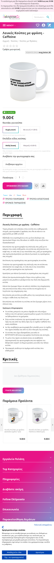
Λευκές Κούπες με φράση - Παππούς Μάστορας (39, 431)
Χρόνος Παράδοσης (15, 202)
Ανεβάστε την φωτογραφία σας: (19, 156)
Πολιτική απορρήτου (43, 525)
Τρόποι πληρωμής (14, 199)
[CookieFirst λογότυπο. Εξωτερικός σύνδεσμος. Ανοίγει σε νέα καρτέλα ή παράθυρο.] (3, 527)
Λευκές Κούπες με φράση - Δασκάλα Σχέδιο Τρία (14, 431)
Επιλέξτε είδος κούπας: (14, 138)
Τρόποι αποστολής (39, 199)
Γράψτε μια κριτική (11, 49)
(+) (30, 129)
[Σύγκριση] (43, 186)
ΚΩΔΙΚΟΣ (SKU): (32, 52)
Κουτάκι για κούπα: (12, 122)
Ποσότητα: (8, 177)
